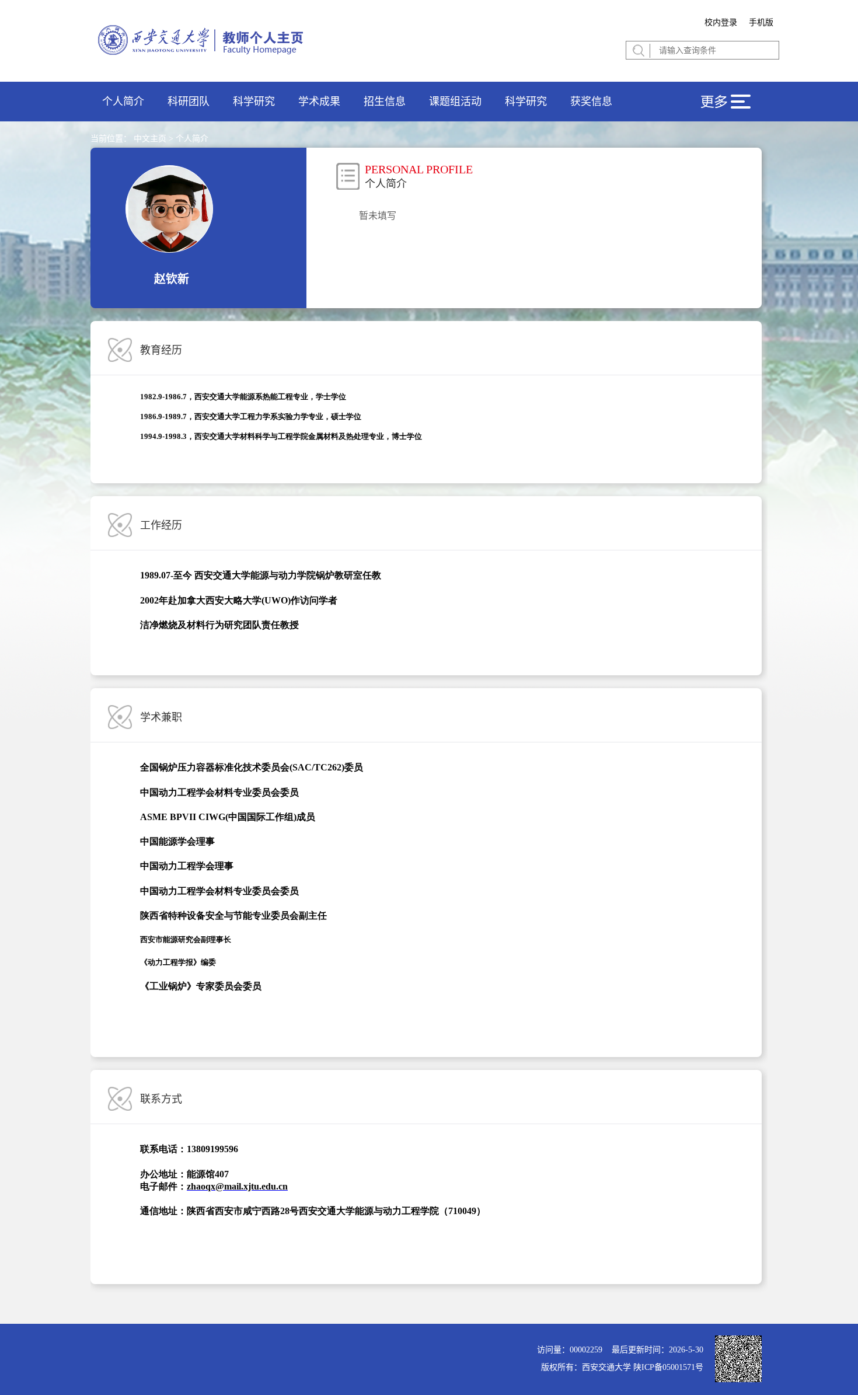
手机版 (761, 22)
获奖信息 (591, 101)
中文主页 (150, 138)
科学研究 (254, 101)
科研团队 (189, 101)
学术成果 (319, 101)
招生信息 (385, 101)
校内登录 (720, 22)
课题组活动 (455, 101)
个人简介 (123, 101)
